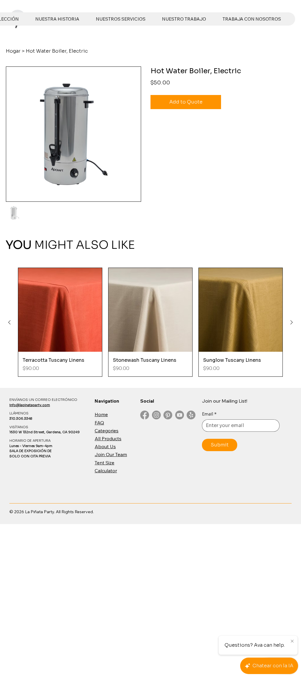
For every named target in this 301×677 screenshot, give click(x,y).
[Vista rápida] (60, 310)
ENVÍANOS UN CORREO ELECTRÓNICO (43, 400)
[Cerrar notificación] (292, 641)
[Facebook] (144, 415)
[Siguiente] (291, 322)
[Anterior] (9, 322)
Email (209, 414)
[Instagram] (156, 415)
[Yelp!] (191, 415)
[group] (150, 322)
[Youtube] (179, 415)
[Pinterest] (167, 415)
